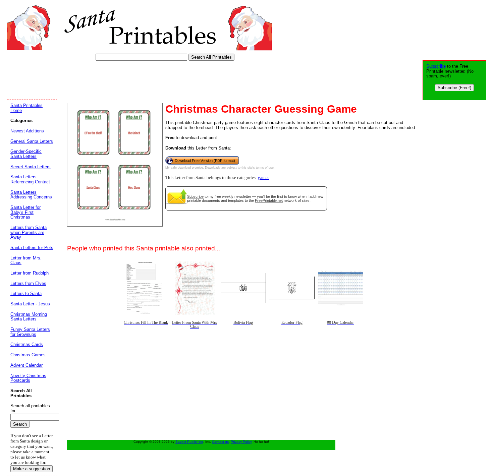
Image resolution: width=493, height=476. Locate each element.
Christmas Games (28, 354)
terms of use (265, 167)
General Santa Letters (31, 141)
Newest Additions (27, 130)
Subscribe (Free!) (454, 87)
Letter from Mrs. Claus (26, 260)
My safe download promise (184, 167)
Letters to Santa (26, 293)
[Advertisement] (129, 79)
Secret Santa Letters (30, 166)
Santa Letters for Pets (31, 247)
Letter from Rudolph (29, 273)
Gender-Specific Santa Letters (26, 154)
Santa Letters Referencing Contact (30, 179)
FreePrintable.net (269, 200)
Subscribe (195, 196)
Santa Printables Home (26, 108)
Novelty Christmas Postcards (28, 378)
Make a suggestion (31, 468)
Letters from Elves (28, 283)
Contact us (220, 441)
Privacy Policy (241, 441)
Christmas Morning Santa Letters (28, 317)
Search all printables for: (30, 408)
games (263, 177)
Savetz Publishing (189, 441)
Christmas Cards (26, 344)
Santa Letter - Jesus (30, 303)
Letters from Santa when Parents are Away (28, 232)
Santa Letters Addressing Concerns (31, 195)
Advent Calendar (26, 365)
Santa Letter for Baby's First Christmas (25, 212)
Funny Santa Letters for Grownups (30, 332)
